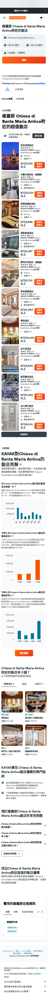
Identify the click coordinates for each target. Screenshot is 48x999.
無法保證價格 (36, 974)
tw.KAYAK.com (8, 951)
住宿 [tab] (7, 912)
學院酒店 (25, 320)
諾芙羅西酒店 (27, 376)
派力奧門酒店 (27, 406)
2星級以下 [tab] (39, 684)
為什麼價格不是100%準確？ (17, 991)
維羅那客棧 (12, 927)
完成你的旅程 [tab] (27, 912)
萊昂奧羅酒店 (27, 291)
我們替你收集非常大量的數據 (18, 986)
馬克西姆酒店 (27, 145)
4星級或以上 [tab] (9, 684)
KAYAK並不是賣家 (12, 981)
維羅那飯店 (28, 953)
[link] (24, 653)
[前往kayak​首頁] (17, 17)
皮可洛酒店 (26, 348)
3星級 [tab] (23, 684)
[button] (45, 11)
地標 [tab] (16, 912)
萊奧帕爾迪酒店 (28, 203)
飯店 (17, 951)
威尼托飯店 (17, 953)
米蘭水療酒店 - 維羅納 (31, 174)
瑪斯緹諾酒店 (27, 233)
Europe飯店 (27, 951)
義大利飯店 (38, 951)
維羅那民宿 (12, 931)
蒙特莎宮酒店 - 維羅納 (31, 262)
